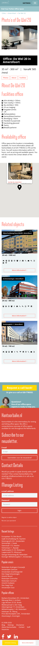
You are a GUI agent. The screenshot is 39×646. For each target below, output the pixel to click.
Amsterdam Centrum (9, 569)
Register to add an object (9, 517)
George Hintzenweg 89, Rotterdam (14, 555)
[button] (19, 187)
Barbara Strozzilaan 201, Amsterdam (15, 598)
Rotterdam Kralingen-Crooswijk (13, 567)
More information (27, 643)
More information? (19, 270)
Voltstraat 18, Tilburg (9, 612)
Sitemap (11, 625)
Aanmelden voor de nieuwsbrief (20, 458)
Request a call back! (19, 387)
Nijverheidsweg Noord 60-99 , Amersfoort (17, 233)
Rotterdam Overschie (9, 579)
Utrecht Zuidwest (8, 583)
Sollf (28, 627)
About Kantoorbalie (9, 627)
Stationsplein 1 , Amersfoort (13, 324)
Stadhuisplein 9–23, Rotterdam (13, 550)
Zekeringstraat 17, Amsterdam (13, 607)
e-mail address (8, 491)
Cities (4, 13)
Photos (5, 78)
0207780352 (26, 3)
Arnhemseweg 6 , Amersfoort (13, 279)
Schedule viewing (10, 643)
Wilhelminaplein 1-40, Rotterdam (14, 609)
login (19, 510)
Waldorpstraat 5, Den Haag (12, 605)
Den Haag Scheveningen (11, 574)
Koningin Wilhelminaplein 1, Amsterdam (17, 557)
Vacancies (5, 629)
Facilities (23, 78)
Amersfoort (12, 13)
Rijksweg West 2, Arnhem (11, 600)
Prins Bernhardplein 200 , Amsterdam (16, 614)
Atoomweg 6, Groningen (11, 616)
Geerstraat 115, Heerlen (11, 546)
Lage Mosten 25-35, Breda (11, 602)
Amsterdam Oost (8, 588)
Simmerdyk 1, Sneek (9, 543)
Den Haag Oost (7, 585)
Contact (21, 627)
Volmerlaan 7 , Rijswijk (10, 548)
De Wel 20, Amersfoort (15, 182)
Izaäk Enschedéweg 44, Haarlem (14, 539)
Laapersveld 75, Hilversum (12, 552)
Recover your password (9, 521)
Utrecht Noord (7, 576)
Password (5, 500)
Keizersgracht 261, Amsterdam (13, 541)
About (14, 78)
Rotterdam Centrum (9, 581)
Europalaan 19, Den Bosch (11, 536)
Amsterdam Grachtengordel (12, 572)
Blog (3, 625)
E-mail (4, 448)
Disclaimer (20, 625)
